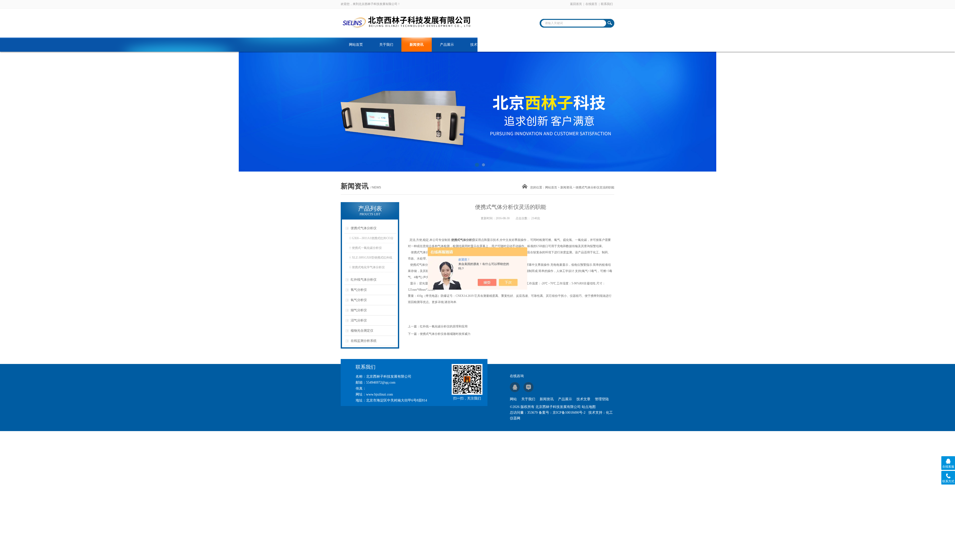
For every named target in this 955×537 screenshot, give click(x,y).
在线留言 (591, 4)
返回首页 (576, 4)
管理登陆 (602, 399)
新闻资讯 (417, 44)
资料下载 (508, 44)
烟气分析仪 (359, 310)
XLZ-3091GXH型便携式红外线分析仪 (372, 259)
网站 (513, 399)
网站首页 (356, 44)
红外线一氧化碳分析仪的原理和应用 (444, 326)
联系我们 (607, 4)
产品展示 (447, 44)
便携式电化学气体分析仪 (368, 267)
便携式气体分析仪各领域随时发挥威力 (445, 334)
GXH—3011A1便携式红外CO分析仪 (372, 239)
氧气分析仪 (359, 300)
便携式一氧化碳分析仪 (367, 248)
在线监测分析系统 (364, 341)
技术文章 (477, 44)
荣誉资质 (538, 44)
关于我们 (386, 44)
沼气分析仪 (359, 320)
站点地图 (589, 407)
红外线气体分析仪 (364, 279)
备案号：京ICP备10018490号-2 (562, 412)
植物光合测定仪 (362, 330)
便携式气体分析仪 (364, 228)
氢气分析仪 (359, 290)
